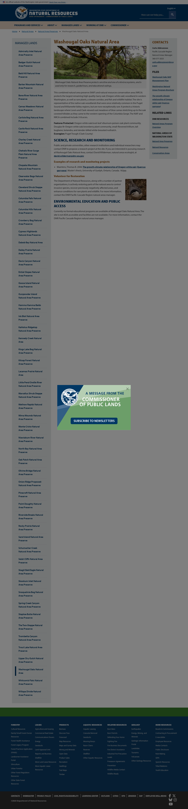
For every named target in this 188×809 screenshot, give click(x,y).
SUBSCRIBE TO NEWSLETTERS (94, 421)
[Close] (127, 388)
